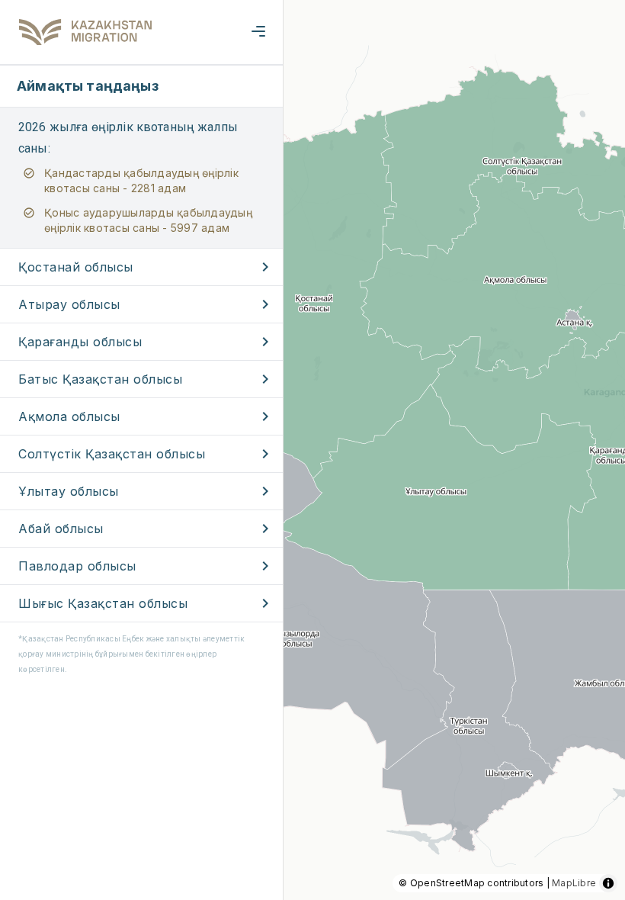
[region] (312, 450)
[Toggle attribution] (608, 883)
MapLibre (574, 883)
